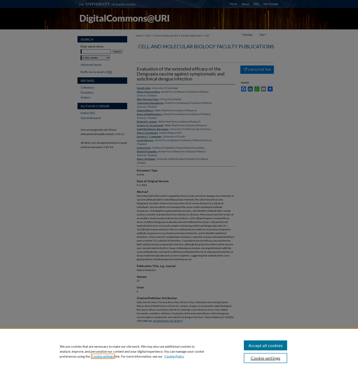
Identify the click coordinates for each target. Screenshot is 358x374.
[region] (179, 351)
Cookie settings (103, 356)
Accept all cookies (265, 345)
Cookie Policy (174, 356)
